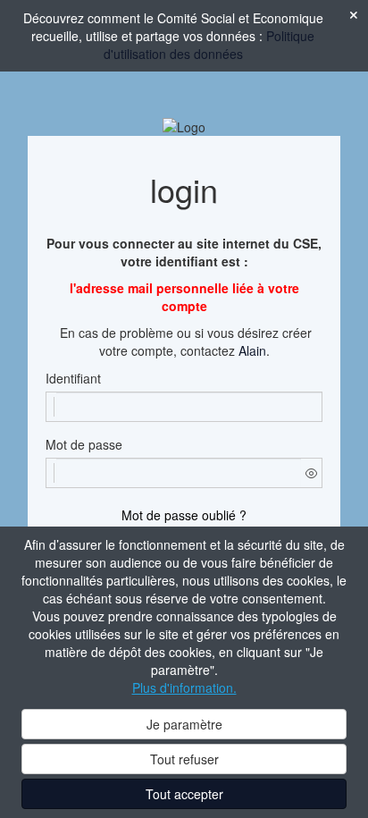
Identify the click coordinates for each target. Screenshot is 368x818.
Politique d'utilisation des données (209, 45)
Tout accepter (184, 794)
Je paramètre (184, 724)
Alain (252, 350)
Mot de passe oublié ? (184, 515)
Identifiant (73, 378)
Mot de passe (84, 444)
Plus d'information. (184, 687)
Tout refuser (184, 759)
